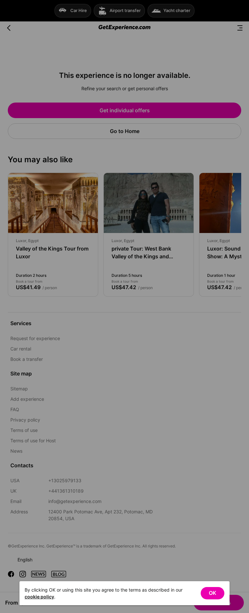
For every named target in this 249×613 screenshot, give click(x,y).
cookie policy (39, 596)
